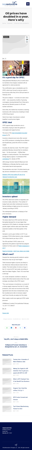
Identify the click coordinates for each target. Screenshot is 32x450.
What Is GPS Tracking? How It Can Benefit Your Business (21, 380)
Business (6, 37)
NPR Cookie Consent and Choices (20, 398)
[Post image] (6, 362)
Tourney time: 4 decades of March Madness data (21, 360)
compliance (5, 159)
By (17, 319)
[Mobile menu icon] (28, 3)
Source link (5, 313)
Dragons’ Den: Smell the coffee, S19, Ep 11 (20, 389)
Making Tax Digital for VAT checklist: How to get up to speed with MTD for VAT (20, 371)
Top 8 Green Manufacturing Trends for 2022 (20, 407)
